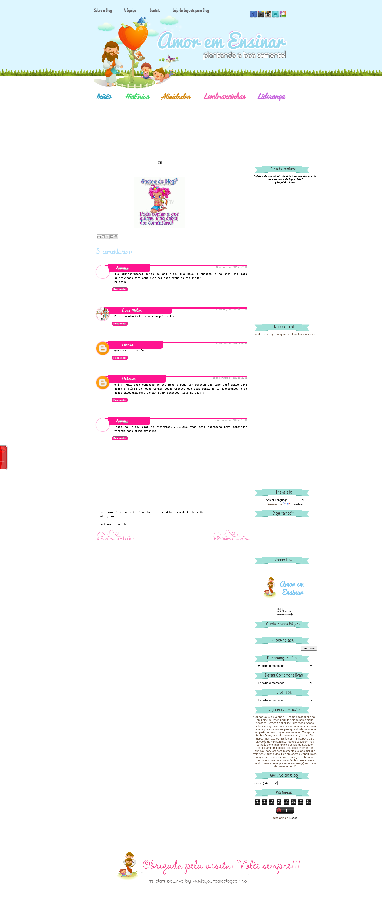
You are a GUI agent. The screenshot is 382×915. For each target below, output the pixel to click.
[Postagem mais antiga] (231, 541)
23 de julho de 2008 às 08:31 (231, 344)
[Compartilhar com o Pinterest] (116, 236)
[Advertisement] (206, 127)
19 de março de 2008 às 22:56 (231, 310)
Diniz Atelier (132, 310)
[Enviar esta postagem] (159, 162)
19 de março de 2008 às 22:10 (231, 267)
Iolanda (127, 345)
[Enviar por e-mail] (99, 236)
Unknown (129, 379)
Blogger (293, 818)
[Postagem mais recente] (115, 541)
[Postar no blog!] (103, 236)
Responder (119, 289)
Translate (297, 504)
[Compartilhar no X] (107, 236)
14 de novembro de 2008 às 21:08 (230, 378)
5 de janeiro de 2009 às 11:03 (231, 420)
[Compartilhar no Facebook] (111, 236)
